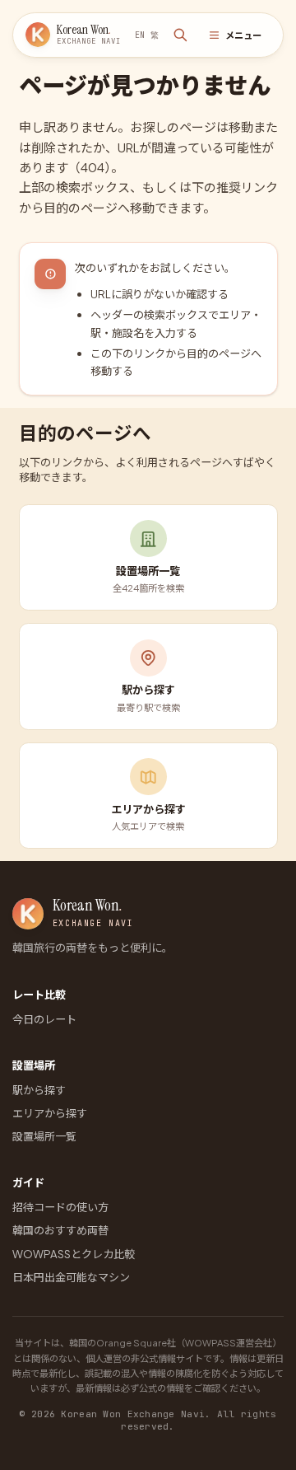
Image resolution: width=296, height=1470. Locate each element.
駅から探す (39, 1090)
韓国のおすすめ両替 (60, 1230)
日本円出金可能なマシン (71, 1277)
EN (140, 35)
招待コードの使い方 (60, 1207)
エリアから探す (49, 1113)
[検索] (181, 35)
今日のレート (44, 1019)
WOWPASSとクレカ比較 (73, 1254)
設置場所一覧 (44, 1136)
